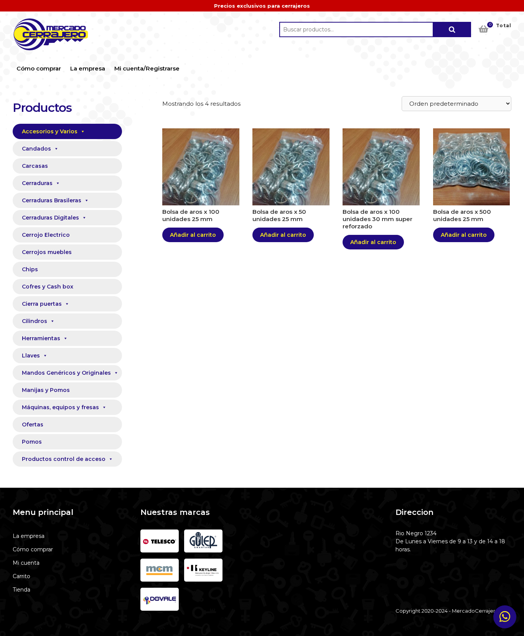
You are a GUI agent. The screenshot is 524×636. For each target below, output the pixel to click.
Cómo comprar (38, 68)
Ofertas (32, 424)
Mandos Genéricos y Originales (66, 372)
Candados (36, 148)
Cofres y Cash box (47, 286)
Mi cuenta (26, 562)
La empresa (87, 68)
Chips (30, 269)
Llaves (31, 355)
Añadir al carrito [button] (193, 234)
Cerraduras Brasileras (51, 200)
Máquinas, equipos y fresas (60, 407)
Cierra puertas (42, 303)
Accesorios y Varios (49, 131)
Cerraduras (37, 183)
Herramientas (41, 338)
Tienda (21, 589)
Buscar (452, 29)
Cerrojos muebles (47, 252)
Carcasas (35, 165)
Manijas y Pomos (46, 390)
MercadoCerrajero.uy (51, 34)
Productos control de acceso (63, 459)
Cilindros (34, 321)
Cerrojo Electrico (46, 234)
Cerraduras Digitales (50, 217)
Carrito (21, 576)
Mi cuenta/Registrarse (147, 68)
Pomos (32, 441)
